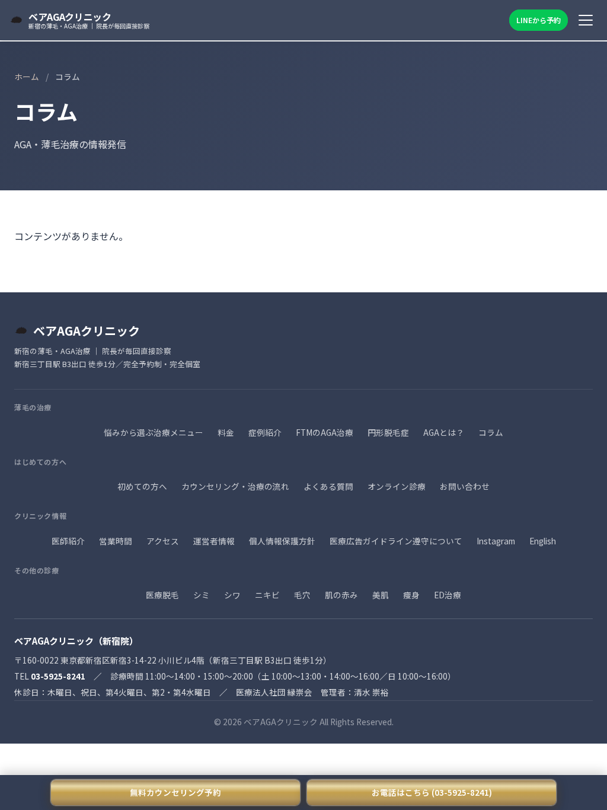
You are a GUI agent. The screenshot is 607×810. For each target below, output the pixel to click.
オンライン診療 (397, 486)
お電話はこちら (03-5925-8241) (432, 792)
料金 (226, 432)
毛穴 (302, 595)
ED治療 (447, 595)
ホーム (26, 76)
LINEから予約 (538, 20)
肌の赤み (341, 595)
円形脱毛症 (388, 432)
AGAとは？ (443, 432)
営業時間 (115, 541)
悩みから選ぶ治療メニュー (153, 432)
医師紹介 (68, 541)
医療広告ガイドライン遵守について (396, 541)
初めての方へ (142, 486)
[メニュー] (586, 20)
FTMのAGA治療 (324, 432)
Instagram (496, 541)
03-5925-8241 (58, 676)
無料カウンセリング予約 (175, 792)
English (542, 541)
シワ (232, 595)
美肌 (380, 595)
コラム (490, 432)
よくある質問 (328, 486)
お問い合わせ (465, 486)
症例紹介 (265, 432)
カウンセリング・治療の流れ (235, 486)
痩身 (411, 595)
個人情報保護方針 (282, 541)
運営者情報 (214, 541)
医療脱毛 (162, 595)
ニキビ (267, 595)
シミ (201, 595)
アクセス (162, 541)
